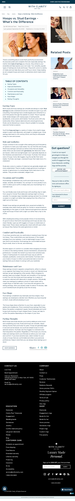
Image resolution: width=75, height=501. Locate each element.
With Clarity (12, 491)
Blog (8, 14)
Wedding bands (11, 419)
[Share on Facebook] (38, 347)
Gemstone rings (45, 425)
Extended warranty (12, 453)
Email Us (7, 382)
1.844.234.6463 (11, 475)
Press (41, 376)
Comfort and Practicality (16, 91)
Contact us (43, 373)
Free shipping (10, 447)
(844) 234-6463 (10, 379)
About (42, 370)
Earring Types (12, 84)
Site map (43, 404)
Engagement (10, 416)
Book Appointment (11, 373)
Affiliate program (45, 394)
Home (3, 14)
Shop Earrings (10, 348)
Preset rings (44, 429)
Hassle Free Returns (38, 497)
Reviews (42, 382)
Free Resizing (44, 497)
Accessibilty (10, 469)
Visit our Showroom (11, 376)
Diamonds (9, 410)
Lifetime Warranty (31, 497)
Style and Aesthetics (14, 86)
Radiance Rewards (46, 385)
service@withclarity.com (13, 384)
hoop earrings (13, 130)
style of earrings (16, 64)
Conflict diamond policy (14, 429)
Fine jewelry (44, 435)
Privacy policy (44, 401)
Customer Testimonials (47, 379)
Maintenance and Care (15, 94)
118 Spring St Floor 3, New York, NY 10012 (19, 377)
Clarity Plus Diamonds (14, 413)
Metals (8, 435)
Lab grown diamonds (13, 432)
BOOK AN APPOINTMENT (61, 170)
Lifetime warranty (12, 456)
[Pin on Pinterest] (42, 347)
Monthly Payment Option (48, 391)
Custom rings (44, 432)
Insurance (9, 463)
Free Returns (10, 450)
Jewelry (14, 14)
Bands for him (44, 416)
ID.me (8, 466)
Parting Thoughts (13, 99)
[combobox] (61, 200)
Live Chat (8, 370)
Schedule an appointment (15, 444)
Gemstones (10, 422)
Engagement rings (46, 413)
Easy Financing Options (24, 497)
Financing (9, 460)
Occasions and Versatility (16, 89)
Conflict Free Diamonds (50, 497)
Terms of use (44, 397)
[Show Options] (69, 200)
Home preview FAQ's (47, 388)
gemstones (27, 151)
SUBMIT (61, 206)
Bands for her (44, 419)
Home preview (45, 422)
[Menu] (5, 7)
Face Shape (11, 96)
